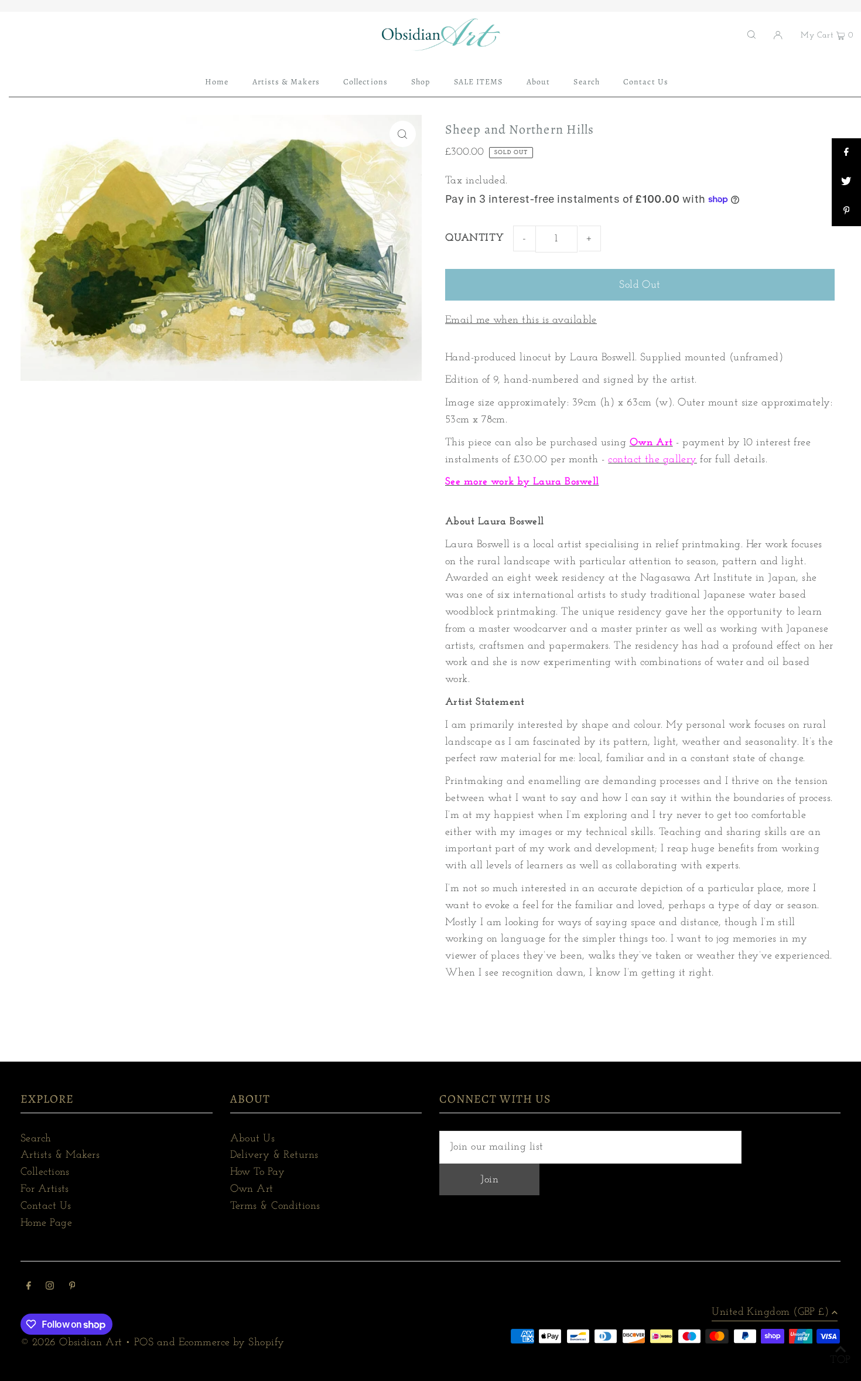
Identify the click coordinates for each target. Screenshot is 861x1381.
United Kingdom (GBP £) (770, 1312)
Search (36, 1139)
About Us (252, 1139)
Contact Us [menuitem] (645, 81)
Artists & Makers (60, 1155)
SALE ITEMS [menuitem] (478, 81)
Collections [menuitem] (365, 81)
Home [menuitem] (216, 81)
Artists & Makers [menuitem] (286, 81)
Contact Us (45, 1206)
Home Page (46, 1223)
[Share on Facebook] (846, 153)
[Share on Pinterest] (846, 211)
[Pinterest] (72, 1287)
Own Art (252, 1189)
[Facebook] (28, 1287)
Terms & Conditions (275, 1206)
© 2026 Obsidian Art (71, 1343)
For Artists (44, 1189)
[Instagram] (50, 1287)
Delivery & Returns (274, 1155)
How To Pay (257, 1172)
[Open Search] (751, 34)
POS (143, 1343)
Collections (45, 1172)
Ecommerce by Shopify (232, 1343)
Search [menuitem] (586, 81)
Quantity (474, 238)
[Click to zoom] (403, 134)
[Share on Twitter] (846, 182)
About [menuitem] (538, 81)
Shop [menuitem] (420, 81)
